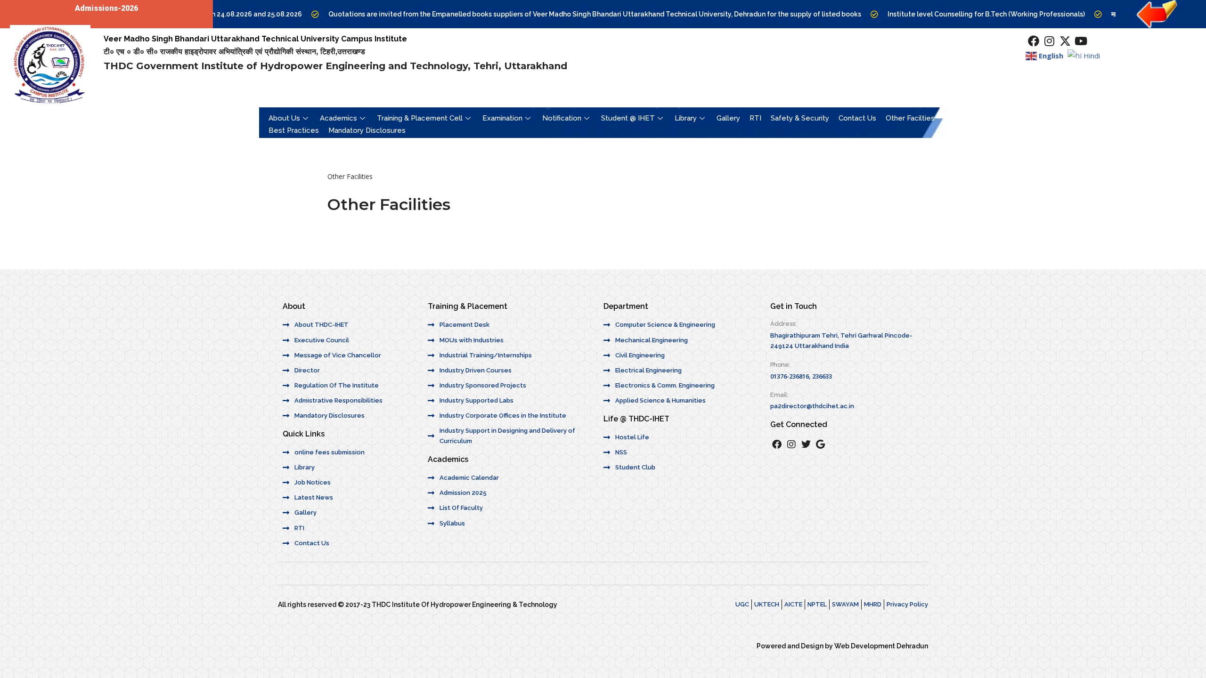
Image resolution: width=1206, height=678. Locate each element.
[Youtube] (1081, 41)
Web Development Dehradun (881, 646)
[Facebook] (1034, 41)
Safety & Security (800, 118)
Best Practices (294, 130)
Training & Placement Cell (420, 118)
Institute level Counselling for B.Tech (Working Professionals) (964, 14)
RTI (755, 118)
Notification (561, 118)
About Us (284, 118)
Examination (502, 118)
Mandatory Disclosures (367, 130)
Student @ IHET (628, 118)
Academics (338, 118)
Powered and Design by (795, 646)
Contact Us (857, 118)
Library (686, 118)
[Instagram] (1050, 41)
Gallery (728, 118)
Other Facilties (910, 118)
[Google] (820, 444)
